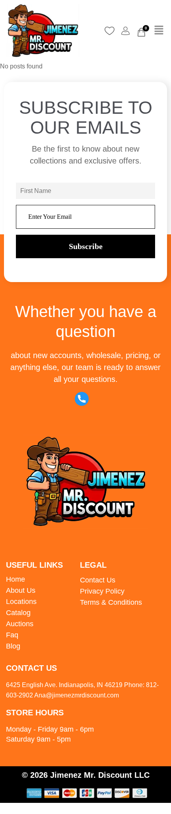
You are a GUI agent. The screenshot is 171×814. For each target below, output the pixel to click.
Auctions (19, 624)
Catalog (18, 613)
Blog (13, 646)
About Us (20, 590)
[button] (159, 30)
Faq (12, 635)
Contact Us (97, 580)
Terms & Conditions (111, 602)
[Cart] (141, 32)
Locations (21, 602)
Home (15, 579)
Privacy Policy (102, 591)
